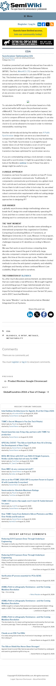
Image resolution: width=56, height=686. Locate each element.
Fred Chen (15, 461)
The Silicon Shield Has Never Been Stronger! (20, 646)
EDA (13, 60)
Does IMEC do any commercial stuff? (17, 469)
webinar (23, 163)
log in (24, 362)
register (15, 362)
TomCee (12, 495)
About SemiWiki (39, 679)
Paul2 (14, 424)
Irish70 (14, 506)
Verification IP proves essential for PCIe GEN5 (21, 576)
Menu (29, 16)
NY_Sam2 (12, 463)
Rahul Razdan (35, 594)
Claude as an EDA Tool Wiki (13, 633)
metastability (14, 338)
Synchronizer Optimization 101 (17, 56)
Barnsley (12, 474)
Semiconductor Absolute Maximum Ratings (20, 490)
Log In (32, 24)
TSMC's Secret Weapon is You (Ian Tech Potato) (22, 421)
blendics (11, 336)
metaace (34, 336)
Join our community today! (28, 34)
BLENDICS (26, 276)
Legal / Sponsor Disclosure (21, 679)
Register (22, 24)
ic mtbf (23, 336)
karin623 (12, 522)
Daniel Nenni (9, 58)
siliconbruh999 (17, 413)
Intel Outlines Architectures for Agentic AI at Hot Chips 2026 (27, 411)
